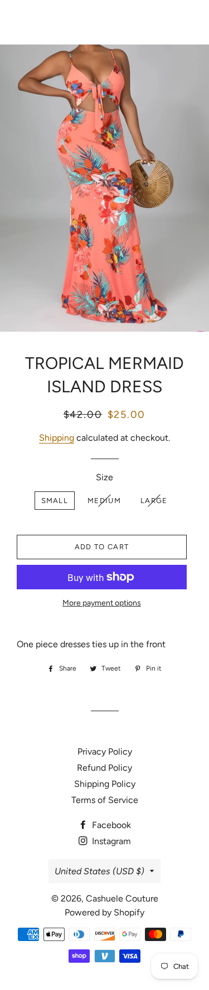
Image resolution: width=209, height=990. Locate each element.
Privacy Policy (104, 751)
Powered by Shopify (104, 912)
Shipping (56, 437)
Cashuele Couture (104, 22)
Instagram (110, 841)
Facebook (110, 825)
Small (55, 500)
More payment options (101, 603)
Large (154, 500)
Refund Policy (104, 767)
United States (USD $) (99, 871)
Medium (104, 500)
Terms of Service (104, 800)
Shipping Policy (104, 784)
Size (104, 477)
